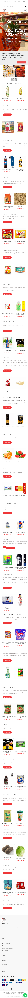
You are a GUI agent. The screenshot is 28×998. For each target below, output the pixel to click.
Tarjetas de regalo (6, 940)
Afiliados (4, 955)
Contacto (4, 960)
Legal (3, 971)
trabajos (4, 953)
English (4, 989)
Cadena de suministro (7, 974)
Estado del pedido (6, 943)
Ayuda (3, 938)
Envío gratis (4, 945)
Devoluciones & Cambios (7, 948)
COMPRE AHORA (21, 62)
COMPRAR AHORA (7, 114)
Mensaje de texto (6, 969)
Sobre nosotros (5, 950)
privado (4, 966)
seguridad (4, 964)
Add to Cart (7, 100)
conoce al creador (6, 958)
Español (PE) (9, 989)
